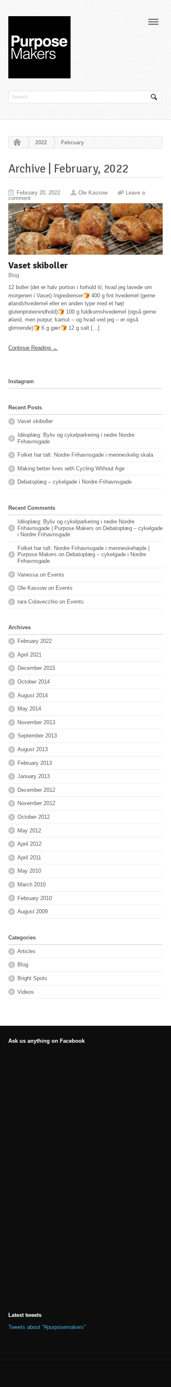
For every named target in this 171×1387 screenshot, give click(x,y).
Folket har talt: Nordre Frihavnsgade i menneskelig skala (85, 455)
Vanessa (27, 575)
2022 (41, 142)
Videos (25, 992)
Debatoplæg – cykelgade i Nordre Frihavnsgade (74, 482)
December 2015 (36, 668)
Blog (13, 275)
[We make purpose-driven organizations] (39, 74)
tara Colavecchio (37, 602)
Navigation (153, 24)
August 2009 (32, 911)
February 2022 (34, 641)
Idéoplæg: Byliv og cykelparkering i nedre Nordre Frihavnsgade (75, 438)
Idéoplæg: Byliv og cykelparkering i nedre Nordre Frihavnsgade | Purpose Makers (75, 524)
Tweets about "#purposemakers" (47, 1327)
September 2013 (37, 735)
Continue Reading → (33, 348)
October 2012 (33, 817)
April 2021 (29, 655)
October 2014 (33, 682)
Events (55, 575)
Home (15, 142)
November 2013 (36, 722)
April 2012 (29, 844)
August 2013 (32, 749)
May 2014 (29, 709)
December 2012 (36, 790)
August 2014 (32, 695)
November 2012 (36, 803)
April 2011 (29, 857)
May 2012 (29, 830)
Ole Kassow (92, 193)
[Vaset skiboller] (85, 229)
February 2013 (34, 763)
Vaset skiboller (38, 265)
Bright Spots (32, 978)
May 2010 (29, 871)
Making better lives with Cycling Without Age (71, 468)
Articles (26, 951)
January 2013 (33, 776)
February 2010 (34, 898)
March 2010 (31, 884)
